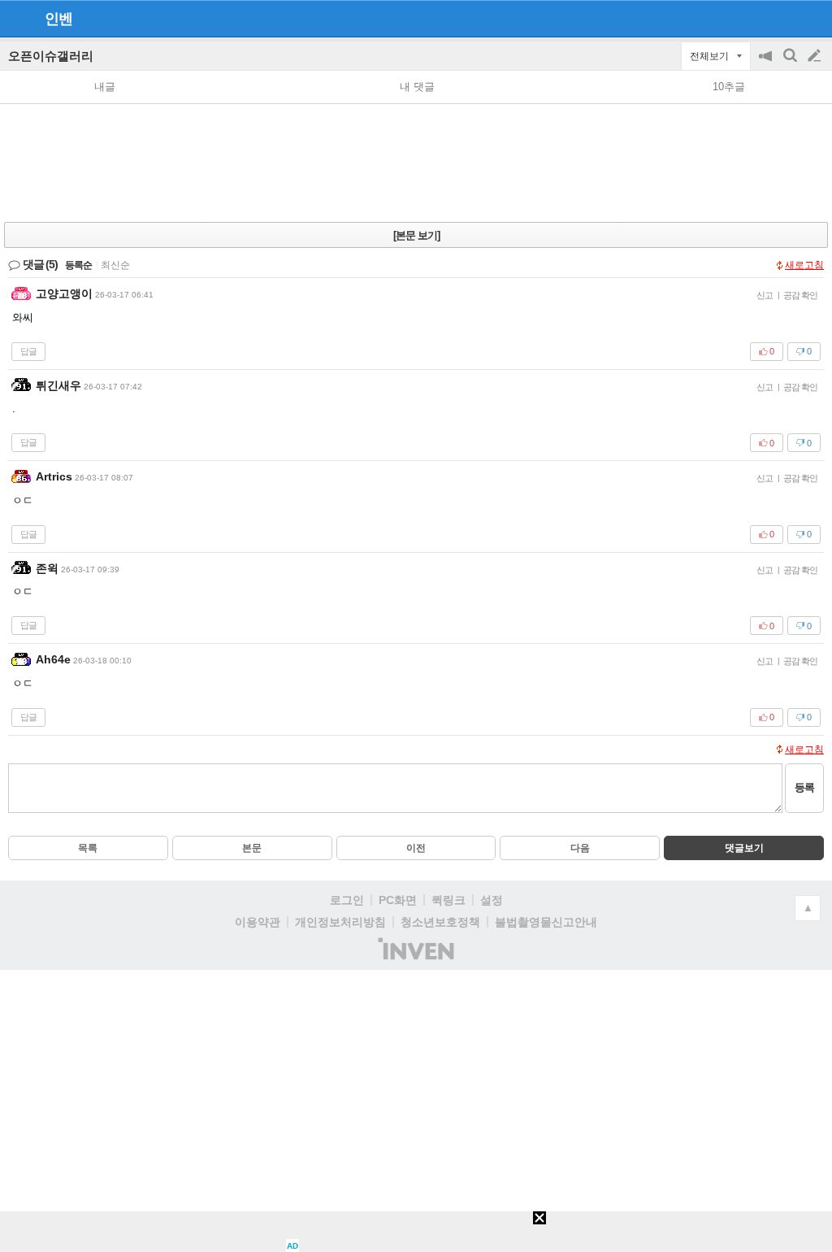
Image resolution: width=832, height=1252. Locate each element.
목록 (88, 848)
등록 (804, 787)
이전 (416, 848)
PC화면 (398, 899)
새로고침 (804, 265)
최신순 (115, 265)
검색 (791, 63)
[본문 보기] (416, 235)
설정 (491, 899)
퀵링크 (448, 899)
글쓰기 (816, 56)
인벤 (58, 19)
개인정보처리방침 (340, 921)
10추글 (729, 86)
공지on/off (767, 63)
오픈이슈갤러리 (50, 56)
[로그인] (784, 18)
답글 (28, 351)
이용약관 (257, 921)
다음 (580, 848)
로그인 (347, 899)
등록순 (78, 265)
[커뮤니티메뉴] (17, 18)
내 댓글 (417, 86)
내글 (104, 86)
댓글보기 (744, 848)
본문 (252, 848)
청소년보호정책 (440, 921)
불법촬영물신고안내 (546, 921)
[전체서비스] (813, 18)
